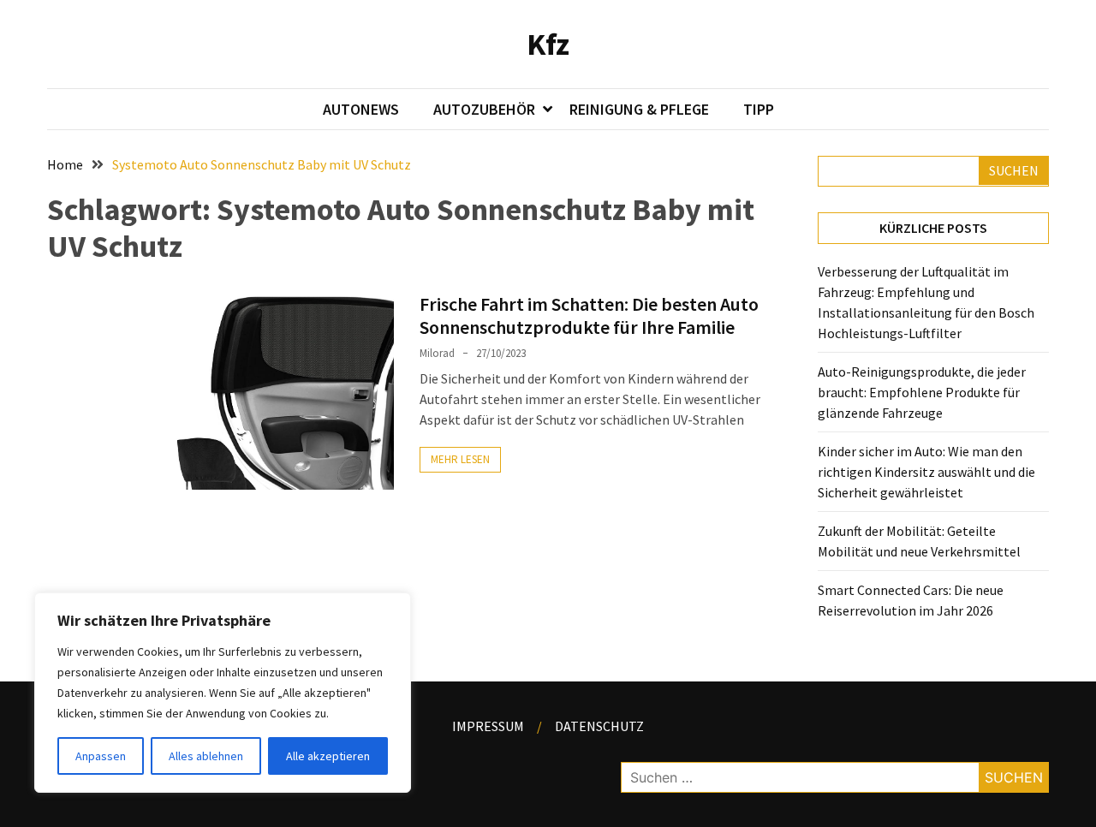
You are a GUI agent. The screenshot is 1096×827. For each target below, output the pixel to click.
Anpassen (100, 756)
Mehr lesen (460, 459)
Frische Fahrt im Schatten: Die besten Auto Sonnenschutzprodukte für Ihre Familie (589, 315)
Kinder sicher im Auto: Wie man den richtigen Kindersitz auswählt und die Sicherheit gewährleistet (926, 472)
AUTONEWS (361, 109)
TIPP (758, 109)
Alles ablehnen (206, 756)
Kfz (548, 44)
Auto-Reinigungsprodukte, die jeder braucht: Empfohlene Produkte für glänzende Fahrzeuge (922, 392)
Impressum (488, 726)
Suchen (1014, 170)
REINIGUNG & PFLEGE (639, 109)
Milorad (437, 353)
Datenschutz (599, 726)
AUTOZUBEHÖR (484, 109)
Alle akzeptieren (328, 756)
